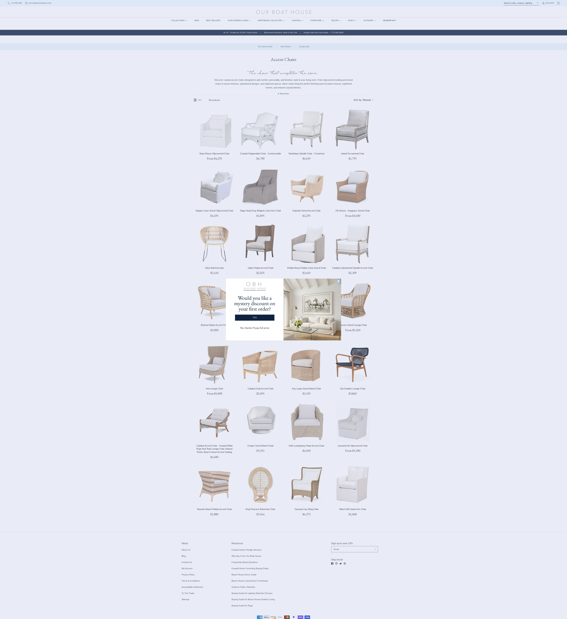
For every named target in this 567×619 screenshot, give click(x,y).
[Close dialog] (338, 281)
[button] (255, 307)
